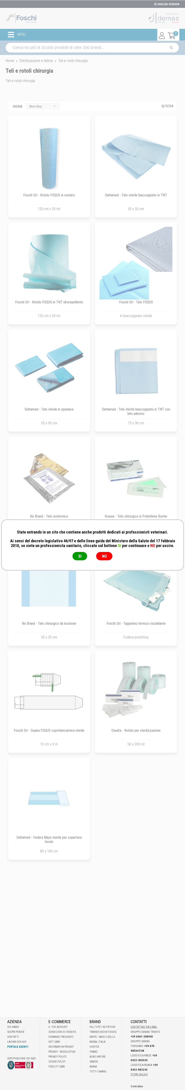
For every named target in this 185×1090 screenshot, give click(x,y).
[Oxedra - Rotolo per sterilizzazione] (135, 691)
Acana (93, 1066)
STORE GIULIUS (139, 1074)
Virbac (93, 1051)
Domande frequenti (61, 1036)
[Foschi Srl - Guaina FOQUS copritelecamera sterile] (49, 691)
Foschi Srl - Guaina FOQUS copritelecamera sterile (49, 730)
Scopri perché (15, 1031)
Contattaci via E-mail (144, 1027)
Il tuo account (58, 1027)
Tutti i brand (98, 1071)
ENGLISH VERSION (168, 4)
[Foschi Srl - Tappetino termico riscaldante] (135, 584)
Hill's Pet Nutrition (102, 1027)
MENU (21, 34)
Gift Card (54, 1041)
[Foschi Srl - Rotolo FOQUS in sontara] (49, 156)
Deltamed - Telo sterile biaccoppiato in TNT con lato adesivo (136, 411)
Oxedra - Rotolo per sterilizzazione (136, 730)
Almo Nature (98, 1056)
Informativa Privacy (61, 1046)
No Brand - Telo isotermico (49, 516)
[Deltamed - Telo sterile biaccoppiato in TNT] (135, 156)
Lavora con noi (16, 1041)
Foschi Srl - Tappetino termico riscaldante (136, 623)
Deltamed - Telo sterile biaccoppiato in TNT (136, 195)
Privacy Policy (58, 1056)
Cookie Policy (57, 1061)
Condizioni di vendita (62, 1031)
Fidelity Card (57, 1066)
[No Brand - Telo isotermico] (49, 477)
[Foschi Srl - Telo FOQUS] (135, 263)
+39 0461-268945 (142, 1036)
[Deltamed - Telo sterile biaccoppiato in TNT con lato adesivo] (135, 370)
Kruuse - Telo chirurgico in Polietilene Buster (136, 516)
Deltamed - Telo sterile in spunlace (49, 409)
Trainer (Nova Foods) (103, 1031)
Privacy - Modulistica (62, 1051)
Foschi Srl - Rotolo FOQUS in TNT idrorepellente (49, 302)
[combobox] (43, 106)
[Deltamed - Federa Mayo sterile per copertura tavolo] (49, 798)
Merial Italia (97, 1041)
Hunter (94, 1046)
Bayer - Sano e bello (102, 1036)
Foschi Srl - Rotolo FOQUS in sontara (49, 195)
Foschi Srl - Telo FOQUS (136, 302)
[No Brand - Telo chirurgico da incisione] (49, 584)
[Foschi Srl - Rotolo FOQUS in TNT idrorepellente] (49, 263)
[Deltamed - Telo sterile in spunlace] (49, 370)
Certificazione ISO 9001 (21, 1058)
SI (80, 556)
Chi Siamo (13, 1027)
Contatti (13, 1036)
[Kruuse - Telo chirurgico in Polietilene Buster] (135, 477)
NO (104, 556)
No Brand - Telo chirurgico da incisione (49, 623)
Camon (94, 1061)
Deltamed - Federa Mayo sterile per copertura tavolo (49, 839)
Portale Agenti (17, 1046)
